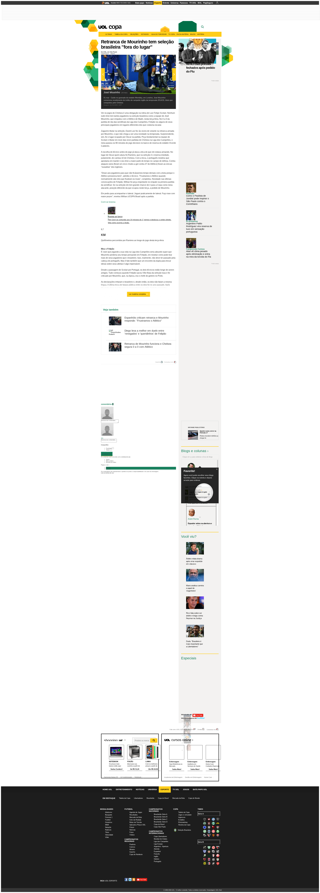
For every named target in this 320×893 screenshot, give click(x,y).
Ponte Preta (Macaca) (213, 859)
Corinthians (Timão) (209, 823)
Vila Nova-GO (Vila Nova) (218, 863)
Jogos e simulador (185, 815)
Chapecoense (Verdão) (205, 823)
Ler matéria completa (137, 294)
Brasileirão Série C (160, 819)
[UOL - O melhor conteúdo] (105, 3)
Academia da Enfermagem (173, 777)
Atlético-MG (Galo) (205, 819)
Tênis (107, 832)
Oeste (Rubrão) (205, 859)
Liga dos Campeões (161, 841)
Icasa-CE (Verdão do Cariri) (209, 855)
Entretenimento (124, 789)
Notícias (149, 3)
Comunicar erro (169, 362)
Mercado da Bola (178, 798)
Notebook (138, 777)
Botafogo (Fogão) (218, 819)
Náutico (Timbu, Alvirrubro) (218, 855)
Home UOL (107, 789)
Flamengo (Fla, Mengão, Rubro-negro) (213, 827)
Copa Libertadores (160, 836)
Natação (108, 827)
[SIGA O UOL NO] (197, 716)
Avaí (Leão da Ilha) (205, 851)
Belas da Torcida (136, 822)
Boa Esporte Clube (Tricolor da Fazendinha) (209, 851)
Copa (115, 26)
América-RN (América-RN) (213, 847)
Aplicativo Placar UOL (138, 825)
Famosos (184, 3)
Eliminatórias (183, 822)
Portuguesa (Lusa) (218, 859)
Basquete (108, 815)
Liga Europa (158, 844)
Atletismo (108, 812)
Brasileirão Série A (160, 814)
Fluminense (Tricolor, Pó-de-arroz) (218, 827)
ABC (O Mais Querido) (205, 847)
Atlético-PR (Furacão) (209, 819)
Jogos (186, 789)
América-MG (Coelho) (209, 847)
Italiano (156, 859)
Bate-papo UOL (200, 789)
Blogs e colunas (193, 451)
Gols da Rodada (135, 820)
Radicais (108, 830)
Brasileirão (150, 798)
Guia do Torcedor (159, 34)
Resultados (134, 815)
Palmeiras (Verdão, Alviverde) (218, 831)
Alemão (156, 849)
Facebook (109, 448)
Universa (174, 3)
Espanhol (157, 851)
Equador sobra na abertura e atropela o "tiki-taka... (200, 524)
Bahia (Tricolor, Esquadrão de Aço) (213, 819)
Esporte (157, 3)
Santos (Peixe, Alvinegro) (205, 835)
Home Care (208, 777)
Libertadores (138, 798)
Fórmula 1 (108, 817)
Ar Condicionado (126, 777)
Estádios (145, 34)
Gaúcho (132, 852)
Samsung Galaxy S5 (111, 777)
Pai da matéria (182, 34)
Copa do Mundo (194, 798)
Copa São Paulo (160, 827)
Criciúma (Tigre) (218, 823)
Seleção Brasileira (184, 830)
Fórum (132, 827)
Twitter (108, 450)
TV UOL (192, 3)
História (200, 34)
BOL (200, 3)
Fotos (132, 832)
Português (157, 861)
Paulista (132, 844)
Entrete (166, 3)
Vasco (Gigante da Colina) (213, 863)
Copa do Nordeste (136, 854)
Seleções (134, 34)
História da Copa (184, 825)
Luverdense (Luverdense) (205, 855)
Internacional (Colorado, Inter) (213, 831)
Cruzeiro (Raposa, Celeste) (205, 827)
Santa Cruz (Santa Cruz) (209, 863)
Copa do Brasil (163, 798)
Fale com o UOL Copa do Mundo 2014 (181, 729)
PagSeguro (208, 3)
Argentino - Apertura (161, 846)
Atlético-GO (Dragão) (218, 847)
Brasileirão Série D (160, 822)
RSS (134, 879)
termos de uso (126, 457)
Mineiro (132, 849)
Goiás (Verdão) (205, 831)
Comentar (107, 454)
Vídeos (132, 835)
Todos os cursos (210, 739)
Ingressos (181, 817)
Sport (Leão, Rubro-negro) (213, 835)
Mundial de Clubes (160, 839)
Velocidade (109, 835)
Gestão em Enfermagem (193, 777)
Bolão (192, 34)
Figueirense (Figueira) (209, 827)
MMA (107, 825)
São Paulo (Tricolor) (209, 835)
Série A (201, 814)
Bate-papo (139, 3)
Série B (201, 842)
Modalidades (106, 809)
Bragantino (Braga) (213, 851)
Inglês (156, 856)
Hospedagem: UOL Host (214, 890)
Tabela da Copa (121, 34)
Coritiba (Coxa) (213, 823)
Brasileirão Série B (160, 817)
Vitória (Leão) (218, 835)
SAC (129, 3)
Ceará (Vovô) (218, 851)
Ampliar (167, 58)
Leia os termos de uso (107, 473)
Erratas (200, 729)
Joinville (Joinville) (213, 855)
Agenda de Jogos (136, 812)
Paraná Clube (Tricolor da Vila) (209, 859)
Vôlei (107, 837)
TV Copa (171, 34)
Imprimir (157, 362)
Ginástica (108, 822)
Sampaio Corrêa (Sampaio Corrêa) (205, 863)
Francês (157, 854)
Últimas (108, 34)
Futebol (107, 820)
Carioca (132, 847)
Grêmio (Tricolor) (209, 831)
